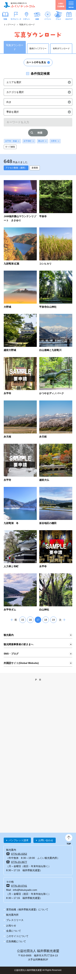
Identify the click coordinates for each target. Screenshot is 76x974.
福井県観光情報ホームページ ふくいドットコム (19, 5)
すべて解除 (10, 147)
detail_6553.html (55, 592)
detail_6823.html (20, 549)
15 (22, 619)
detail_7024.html (55, 419)
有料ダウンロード (61, 48)
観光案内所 (12, 914)
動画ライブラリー (38, 48)
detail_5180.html (20, 333)
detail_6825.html (20, 506)
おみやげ (68, 19)
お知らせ (11, 925)
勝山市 (41, 141)
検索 (39, 132)
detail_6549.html (20, 290)
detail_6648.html (20, 376)
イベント (47, 19)
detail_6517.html (55, 201)
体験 (37, 19)
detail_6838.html (55, 463)
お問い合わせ (45, 840)
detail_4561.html (55, 290)
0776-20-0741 (19, 885)
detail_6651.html (20, 463)
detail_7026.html (20, 419)
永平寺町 (27, 141)
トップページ (9, 24)
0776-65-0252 (19, 853)
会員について (13, 930)
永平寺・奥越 (11, 141)
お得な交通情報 (60, 5)
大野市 (54, 141)
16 (30, 619)
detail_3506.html (20, 201)
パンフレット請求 (18, 840)
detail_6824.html (55, 506)
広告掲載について (16, 941)
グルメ (58, 19)
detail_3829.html (55, 246)
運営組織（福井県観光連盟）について (27, 909)
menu (71, 7)
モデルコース (16, 19)
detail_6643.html (20, 592)
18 (45, 619)
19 (53, 619)
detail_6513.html (55, 333)
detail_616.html (20, 246)
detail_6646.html (55, 549)
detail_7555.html (55, 376)
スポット (26, 19)
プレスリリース (15, 920)
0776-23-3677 (19, 862)
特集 (5, 19)
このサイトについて (17, 936)
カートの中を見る (36, 62)
